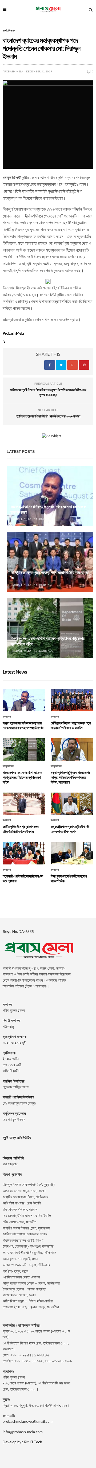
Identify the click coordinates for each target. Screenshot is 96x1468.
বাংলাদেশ (7, 716)
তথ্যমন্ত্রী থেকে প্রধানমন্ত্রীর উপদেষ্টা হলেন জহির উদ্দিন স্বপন (70, 829)
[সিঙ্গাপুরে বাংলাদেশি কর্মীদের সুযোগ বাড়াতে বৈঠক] (72, 853)
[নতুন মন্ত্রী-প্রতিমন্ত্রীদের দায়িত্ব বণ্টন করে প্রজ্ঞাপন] (24, 853)
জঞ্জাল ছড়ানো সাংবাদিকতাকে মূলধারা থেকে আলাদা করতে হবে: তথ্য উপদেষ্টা (23, 725)
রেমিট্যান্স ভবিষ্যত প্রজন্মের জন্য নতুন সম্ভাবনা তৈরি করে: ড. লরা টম (71, 725)
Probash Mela (13, 71)
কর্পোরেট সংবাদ (9, 30)
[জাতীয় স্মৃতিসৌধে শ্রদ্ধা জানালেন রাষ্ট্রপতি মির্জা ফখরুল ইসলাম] (24, 804)
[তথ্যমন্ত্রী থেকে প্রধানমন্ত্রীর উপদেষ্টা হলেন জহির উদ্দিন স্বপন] (72, 804)
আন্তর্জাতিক (8, 766)
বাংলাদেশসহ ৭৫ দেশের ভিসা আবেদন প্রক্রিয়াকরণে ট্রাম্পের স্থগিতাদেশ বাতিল (22, 777)
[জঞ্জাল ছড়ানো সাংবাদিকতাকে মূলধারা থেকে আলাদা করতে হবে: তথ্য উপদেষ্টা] (50, 496)
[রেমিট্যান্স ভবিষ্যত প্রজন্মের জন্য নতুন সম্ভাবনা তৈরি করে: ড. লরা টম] (50, 562)
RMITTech (33, 1442)
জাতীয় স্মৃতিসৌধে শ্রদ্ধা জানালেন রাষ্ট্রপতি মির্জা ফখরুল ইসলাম (20, 829)
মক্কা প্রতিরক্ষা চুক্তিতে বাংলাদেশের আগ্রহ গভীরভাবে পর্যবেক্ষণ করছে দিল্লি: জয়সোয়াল (70, 777)
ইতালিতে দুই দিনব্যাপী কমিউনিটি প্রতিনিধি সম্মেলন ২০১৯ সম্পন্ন (48, 416)
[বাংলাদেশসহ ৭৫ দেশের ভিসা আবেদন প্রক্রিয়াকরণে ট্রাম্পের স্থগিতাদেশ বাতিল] (50, 628)
